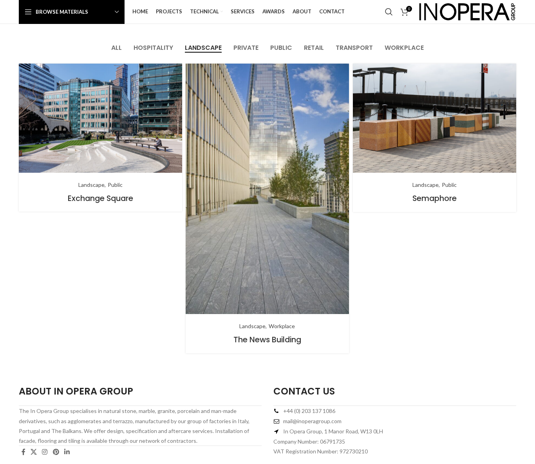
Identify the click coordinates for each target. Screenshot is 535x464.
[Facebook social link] (23, 452)
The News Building (267, 339)
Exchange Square (100, 198)
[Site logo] (467, 11)
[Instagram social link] (45, 452)
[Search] (389, 12)
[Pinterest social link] (55, 452)
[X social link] (33, 452)
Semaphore (434, 198)
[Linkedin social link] (66, 452)
